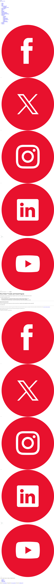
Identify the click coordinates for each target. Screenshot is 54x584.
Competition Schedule (6, 7)
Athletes (3, 3)
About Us (3, 15)
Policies (4, 17)
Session (4, 20)
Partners (3, 9)
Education (3, 11)
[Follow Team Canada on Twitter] (28, 130)
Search (1, 291)
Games (2, 5)
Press (2, 10)
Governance (4, 16)
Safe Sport (3, 22)
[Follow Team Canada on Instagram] (28, 469)
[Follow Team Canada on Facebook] (28, 77)
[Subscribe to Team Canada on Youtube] (28, 290)
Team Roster (4, 6)
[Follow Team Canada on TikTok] (2, 237)
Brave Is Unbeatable (4, 12)
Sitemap (3, 580)
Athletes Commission (5, 19)
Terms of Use (3, 581)
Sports (2, 4)
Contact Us (3, 579)
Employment (3, 14)
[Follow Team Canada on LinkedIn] (28, 522)
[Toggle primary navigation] (0, 0)
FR (1, 0)
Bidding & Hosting (5, 21)
